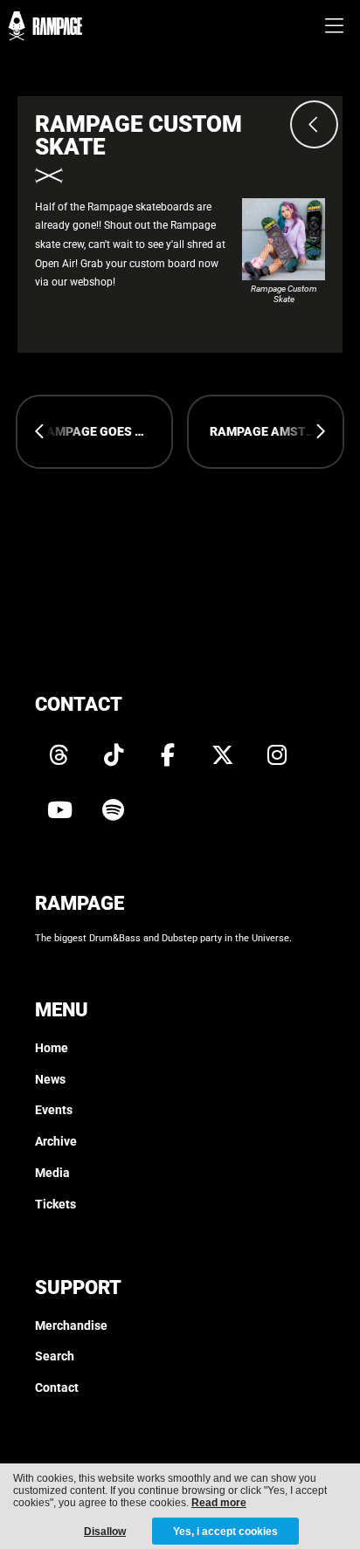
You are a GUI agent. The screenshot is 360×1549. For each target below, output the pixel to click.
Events (54, 1110)
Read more (218, 1503)
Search (54, 1356)
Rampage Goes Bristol (104, 431)
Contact (57, 1387)
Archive (56, 1141)
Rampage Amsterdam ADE (276, 431)
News (50, 1079)
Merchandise (71, 1325)
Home (51, 1048)
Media (52, 1173)
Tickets (55, 1204)
